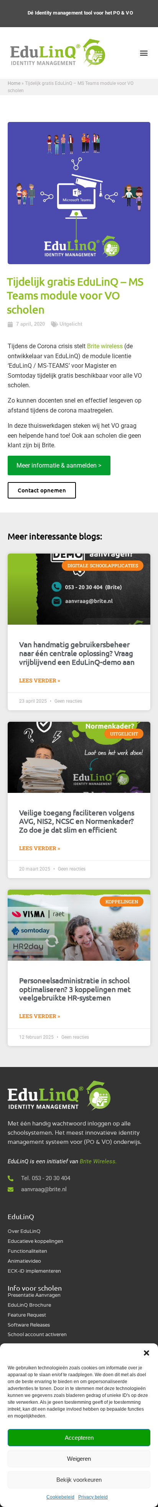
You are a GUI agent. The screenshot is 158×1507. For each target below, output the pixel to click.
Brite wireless (105, 346)
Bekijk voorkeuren (79, 1479)
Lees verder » (39, 680)
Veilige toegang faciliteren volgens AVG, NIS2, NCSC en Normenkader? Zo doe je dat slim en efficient (76, 821)
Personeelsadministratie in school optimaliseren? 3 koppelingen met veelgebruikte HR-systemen (75, 989)
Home (14, 83)
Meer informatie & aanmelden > (58, 465)
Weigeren (79, 1458)
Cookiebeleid (60, 1497)
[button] (146, 1353)
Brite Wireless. (98, 1161)
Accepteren (79, 1437)
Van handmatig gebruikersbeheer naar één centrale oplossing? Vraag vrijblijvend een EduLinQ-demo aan (77, 653)
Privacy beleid (93, 1497)
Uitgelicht (70, 324)
